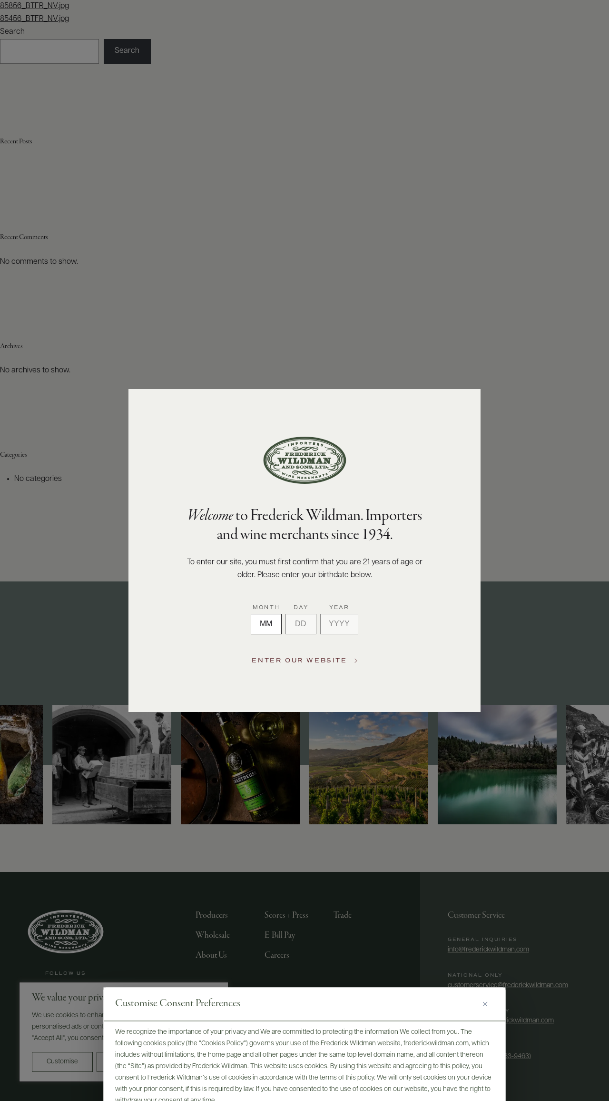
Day (301, 608)
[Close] (488, 1004)
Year (339, 608)
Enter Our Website (299, 660)
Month (266, 608)
